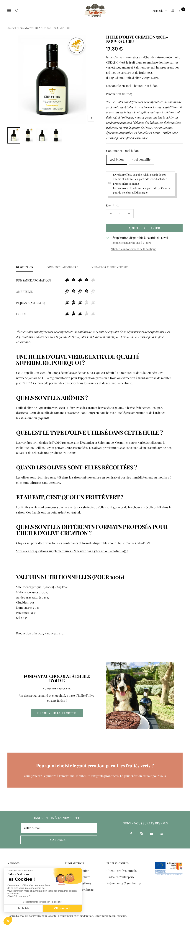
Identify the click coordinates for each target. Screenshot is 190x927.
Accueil (11, 28)
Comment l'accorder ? (62, 267)
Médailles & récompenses (109, 267)
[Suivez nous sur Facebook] (131, 834)
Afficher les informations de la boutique (133, 249)
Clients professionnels (122, 871)
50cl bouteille (141, 159)
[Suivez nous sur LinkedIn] (162, 834)
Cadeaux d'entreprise (121, 877)
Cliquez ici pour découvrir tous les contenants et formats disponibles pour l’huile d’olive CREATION (83, 543)
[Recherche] (17, 10)
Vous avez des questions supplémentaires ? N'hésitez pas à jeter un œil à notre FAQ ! (72, 551)
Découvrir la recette (56, 713)
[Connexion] (172, 10)
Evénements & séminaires (124, 883)
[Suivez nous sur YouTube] (151, 834)
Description (24, 267)
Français (158, 10)
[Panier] (181, 10)
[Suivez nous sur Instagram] (141, 834)
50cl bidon (117, 159)
